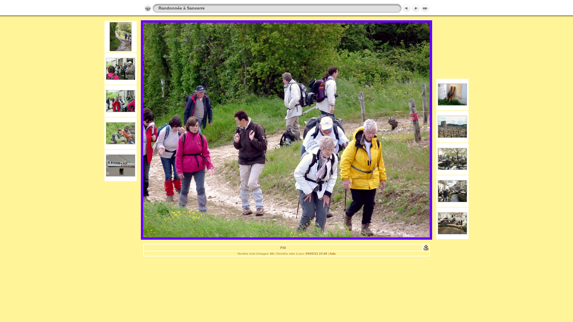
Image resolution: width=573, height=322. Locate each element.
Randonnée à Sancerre (181, 8)
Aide (332, 253)
